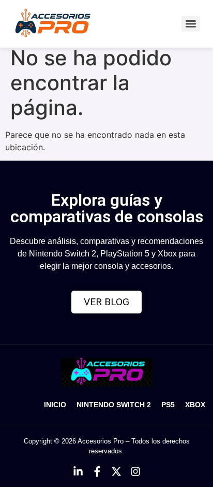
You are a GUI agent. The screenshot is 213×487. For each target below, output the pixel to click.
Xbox (195, 404)
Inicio (55, 404)
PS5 (168, 404)
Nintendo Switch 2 (114, 404)
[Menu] (190, 24)
